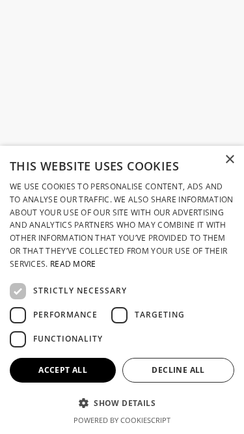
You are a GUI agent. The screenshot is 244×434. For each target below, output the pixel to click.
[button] (122, 403)
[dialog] (122, 290)
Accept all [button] (62, 369)
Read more (73, 263)
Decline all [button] (178, 369)
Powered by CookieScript (122, 420)
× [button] (229, 160)
